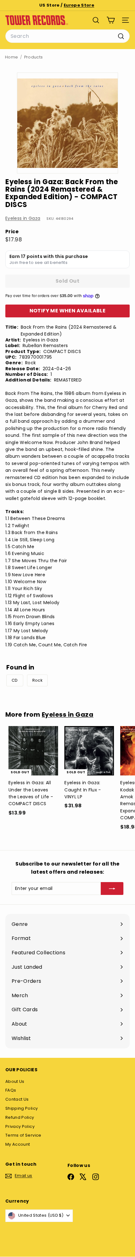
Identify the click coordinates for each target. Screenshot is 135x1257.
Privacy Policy (20, 1126)
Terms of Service (23, 1135)
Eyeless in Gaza (22, 218)
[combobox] (67, 36)
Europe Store (79, 5)
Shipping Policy (21, 1108)
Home (11, 57)
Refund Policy (19, 1117)
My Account (17, 1144)
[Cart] (110, 20)
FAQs (10, 1090)
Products (33, 57)
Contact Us (17, 1099)
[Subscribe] (112, 888)
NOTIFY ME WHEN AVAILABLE (68, 310)
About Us (14, 1081)
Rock (37, 680)
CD (15, 680)
